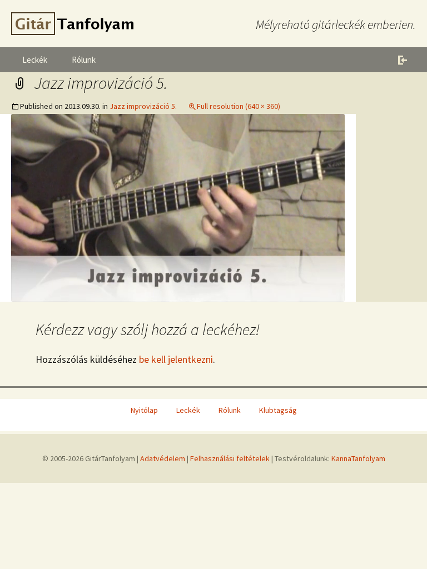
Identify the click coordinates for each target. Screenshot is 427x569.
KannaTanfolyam (358, 458)
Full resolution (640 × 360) (238, 106)
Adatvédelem (162, 458)
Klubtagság (278, 410)
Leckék (34, 59)
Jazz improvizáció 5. (143, 106)
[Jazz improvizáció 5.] (178, 206)
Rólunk (84, 59)
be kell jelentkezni (176, 359)
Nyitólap (144, 410)
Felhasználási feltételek (230, 458)
